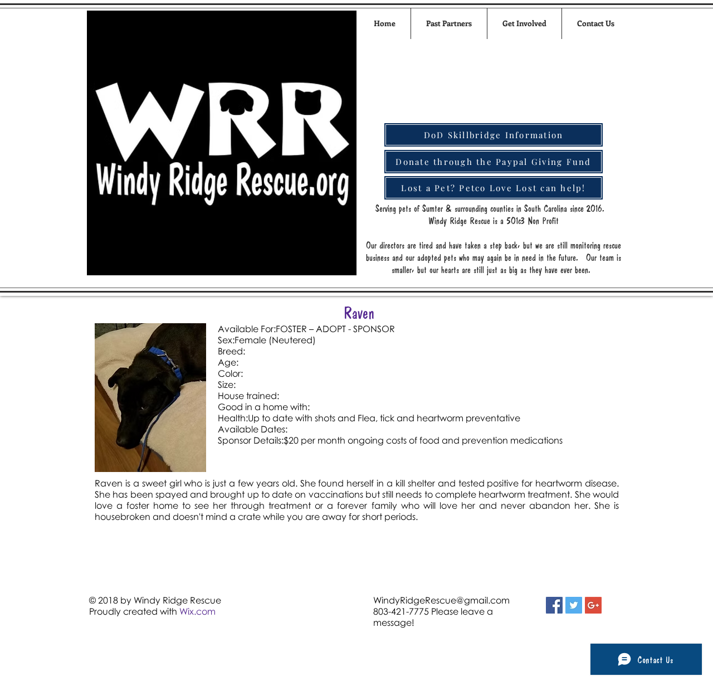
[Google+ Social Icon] (593, 605)
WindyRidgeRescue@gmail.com (441, 600)
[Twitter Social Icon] (573, 605)
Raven (359, 312)
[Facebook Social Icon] (554, 605)
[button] (524, 23)
